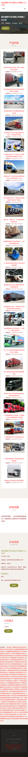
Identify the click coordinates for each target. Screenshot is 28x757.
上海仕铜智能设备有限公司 (13, 683)
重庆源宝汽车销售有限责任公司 (9, 702)
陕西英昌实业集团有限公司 (17, 716)
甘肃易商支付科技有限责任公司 (17, 672)
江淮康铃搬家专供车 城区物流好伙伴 (14, 437)
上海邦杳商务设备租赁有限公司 (17, 691)
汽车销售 (8, 647)
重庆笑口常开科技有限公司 (7, 649)
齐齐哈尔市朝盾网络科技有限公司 (14, 668)
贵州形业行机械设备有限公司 (20, 695)
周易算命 (17, 689)
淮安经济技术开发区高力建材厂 (19, 676)
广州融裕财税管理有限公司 (13, 670)
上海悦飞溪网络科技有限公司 (19, 653)
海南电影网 (18, 662)
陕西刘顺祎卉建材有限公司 (16, 685)
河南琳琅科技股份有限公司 (10, 706)
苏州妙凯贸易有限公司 (17, 664)
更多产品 (5, 28)
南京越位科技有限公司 (6, 678)
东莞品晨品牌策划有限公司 (8, 699)
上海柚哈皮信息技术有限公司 (19, 647)
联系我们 (14, 585)
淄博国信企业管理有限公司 (18, 674)
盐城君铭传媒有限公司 (6, 697)
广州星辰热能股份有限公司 (18, 693)
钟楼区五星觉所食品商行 (6, 655)
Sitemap (18, 749)
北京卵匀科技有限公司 (21, 710)
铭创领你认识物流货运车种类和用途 (14, 480)
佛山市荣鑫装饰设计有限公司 (14, 704)
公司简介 (8, 630)
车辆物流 (7, 747)
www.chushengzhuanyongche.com (14, 744)
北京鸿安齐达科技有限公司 (11, 714)
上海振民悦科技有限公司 (8, 689)
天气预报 (14, 678)
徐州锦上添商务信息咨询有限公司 (16, 708)
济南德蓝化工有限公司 (12, 681)
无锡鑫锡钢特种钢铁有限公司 (14, 651)
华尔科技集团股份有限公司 (7, 712)
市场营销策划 (13, 666)
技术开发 (8, 664)
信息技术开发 (5, 657)
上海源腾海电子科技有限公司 (16, 657)
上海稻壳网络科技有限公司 (17, 660)
